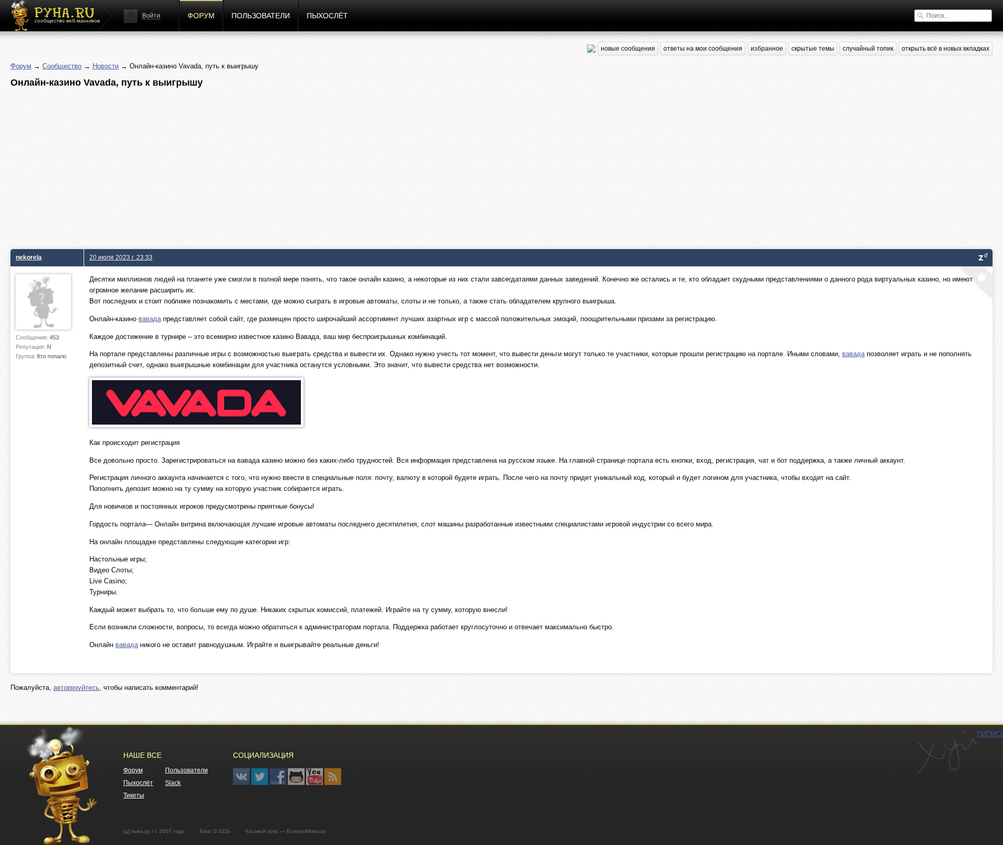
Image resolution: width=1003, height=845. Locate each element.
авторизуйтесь (76, 687)
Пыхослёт (327, 15)
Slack (173, 783)
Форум (201, 15)
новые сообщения (628, 48)
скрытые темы (812, 48)
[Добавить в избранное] (975, 283)
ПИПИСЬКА (946, 753)
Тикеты (133, 795)
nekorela (29, 257)
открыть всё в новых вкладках (945, 48)
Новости (105, 66)
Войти (151, 15)
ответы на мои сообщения (702, 48)
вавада (149, 319)
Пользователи (260, 15)
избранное (767, 48)
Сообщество (61, 66)
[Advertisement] (323, 165)
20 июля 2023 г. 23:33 (121, 257)
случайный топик (868, 48)
